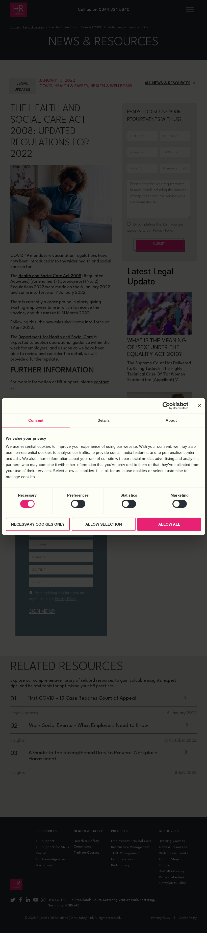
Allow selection (103, 524)
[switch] (78, 504)
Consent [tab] (35, 420)
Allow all (169, 524)
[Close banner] (199, 406)
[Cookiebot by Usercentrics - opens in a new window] (166, 406)
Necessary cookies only (38, 524)
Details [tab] (103, 420)
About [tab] (171, 420)
